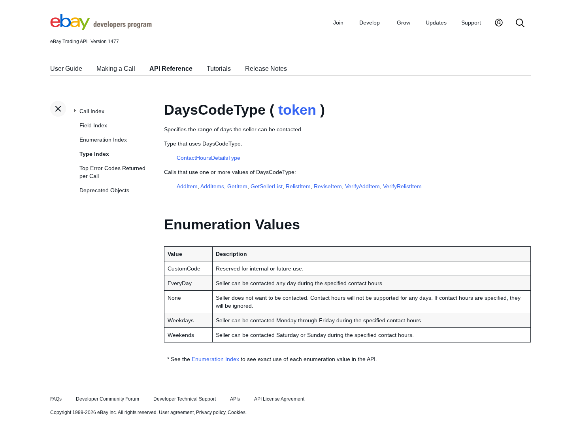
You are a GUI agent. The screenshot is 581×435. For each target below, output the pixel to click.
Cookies (236, 412)
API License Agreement (279, 399)
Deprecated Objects (104, 190)
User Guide (66, 68)
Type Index (94, 154)
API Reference (170, 68)
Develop (369, 22)
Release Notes (266, 68)
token (297, 110)
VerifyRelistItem (402, 186)
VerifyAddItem (362, 186)
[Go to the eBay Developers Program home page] (101, 28)
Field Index (93, 125)
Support (471, 22)
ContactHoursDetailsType (208, 158)
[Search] (520, 23)
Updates (436, 22)
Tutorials (219, 68)
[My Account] (498, 23)
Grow (403, 22)
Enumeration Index (103, 139)
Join (338, 22)
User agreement (176, 412)
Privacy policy (210, 412)
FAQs (56, 399)
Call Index (91, 111)
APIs (235, 399)
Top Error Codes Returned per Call (112, 172)
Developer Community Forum (107, 399)
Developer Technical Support (184, 399)
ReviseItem (328, 186)
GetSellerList (267, 186)
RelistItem (298, 186)
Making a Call (115, 68)
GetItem (237, 186)
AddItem (187, 186)
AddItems (212, 186)
